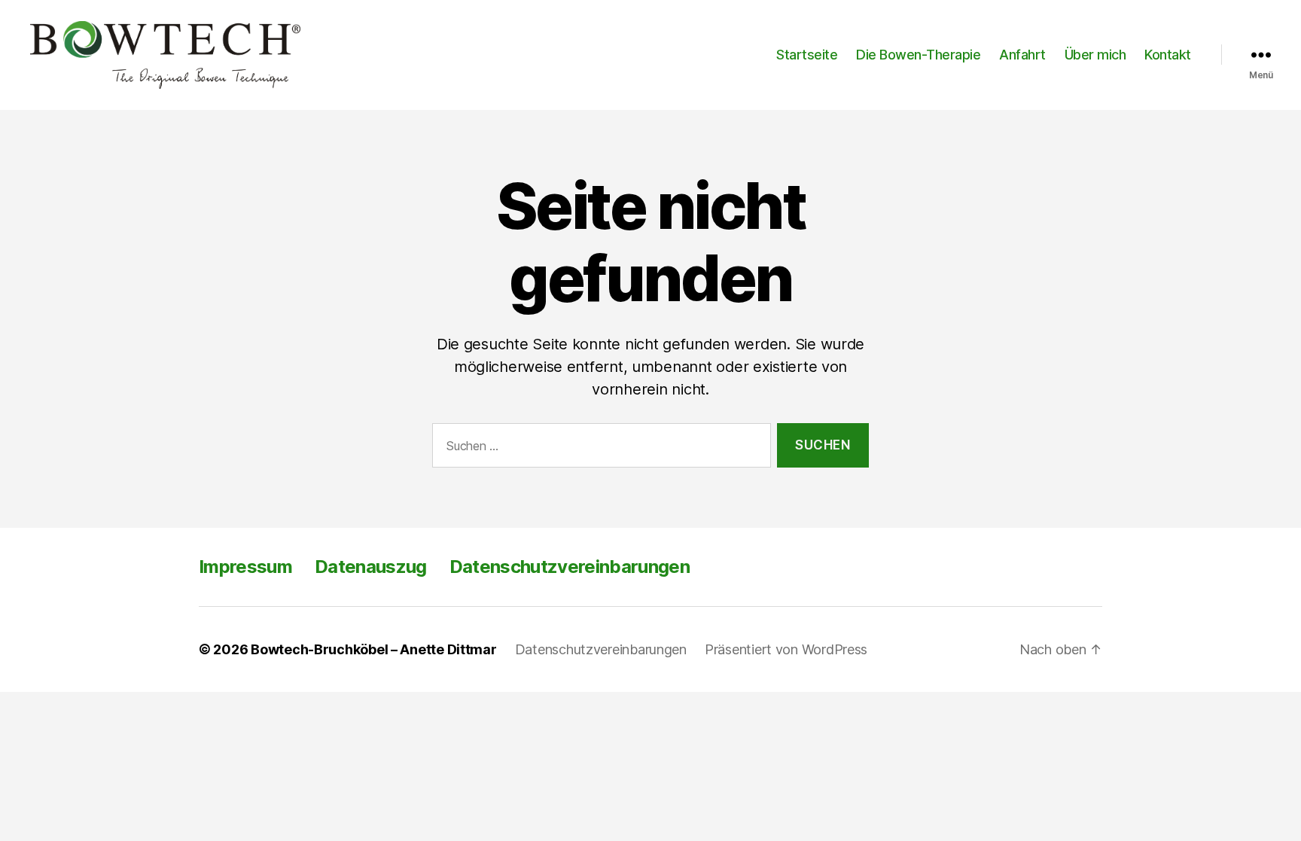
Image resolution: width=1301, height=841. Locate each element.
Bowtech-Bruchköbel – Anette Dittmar (374, 649)
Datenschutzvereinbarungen (569, 566)
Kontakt (1167, 54)
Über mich (1095, 54)
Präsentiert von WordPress (786, 649)
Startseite (806, 54)
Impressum (245, 566)
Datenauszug (371, 566)
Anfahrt (1022, 54)
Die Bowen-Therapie (918, 54)
